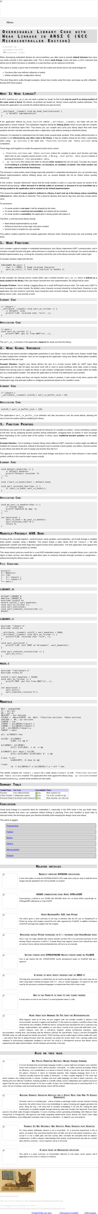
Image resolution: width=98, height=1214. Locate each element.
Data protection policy (9, 1196)
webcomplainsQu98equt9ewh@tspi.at (46, 1201)
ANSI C (10, 844)
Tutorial (10, 832)
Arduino (10, 856)
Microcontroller (13, 850)
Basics (10, 838)
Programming (12, 826)
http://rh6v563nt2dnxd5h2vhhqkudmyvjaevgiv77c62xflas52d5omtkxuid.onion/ (32, 1208)
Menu (10, 22)
